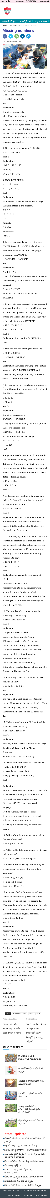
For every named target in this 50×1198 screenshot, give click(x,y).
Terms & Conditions (41, 1195)
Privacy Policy (28, 1195)
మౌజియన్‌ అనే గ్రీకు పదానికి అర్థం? (18, 1181)
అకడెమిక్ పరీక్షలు (9, 21)
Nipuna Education (16, 26)
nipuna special (34, 1014)
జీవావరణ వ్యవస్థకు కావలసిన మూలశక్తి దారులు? (24, 1177)
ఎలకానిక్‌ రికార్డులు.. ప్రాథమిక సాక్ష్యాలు (30, 1070)
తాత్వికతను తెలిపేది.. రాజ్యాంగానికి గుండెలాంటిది (29, 1058)
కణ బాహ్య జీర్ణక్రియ (12, 1166)
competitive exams (19, 1014)
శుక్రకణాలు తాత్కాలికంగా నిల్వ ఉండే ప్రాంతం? (31, 1083)
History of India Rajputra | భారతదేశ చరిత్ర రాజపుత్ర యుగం (12, 1029)
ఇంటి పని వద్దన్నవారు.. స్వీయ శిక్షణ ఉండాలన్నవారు (19, 1171)
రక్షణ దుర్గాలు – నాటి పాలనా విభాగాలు (30, 1122)
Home (5, 26)
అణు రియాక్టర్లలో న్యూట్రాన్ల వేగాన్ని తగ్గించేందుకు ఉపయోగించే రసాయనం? (24, 1156)
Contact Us (18, 1195)
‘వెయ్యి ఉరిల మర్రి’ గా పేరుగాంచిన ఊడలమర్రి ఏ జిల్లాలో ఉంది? (29, 1109)
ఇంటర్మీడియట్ (25, 21)
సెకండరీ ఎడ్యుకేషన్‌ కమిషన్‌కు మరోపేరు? (30, 1095)
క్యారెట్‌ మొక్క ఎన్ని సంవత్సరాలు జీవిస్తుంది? (22, 1146)
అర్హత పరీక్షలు (41, 21)
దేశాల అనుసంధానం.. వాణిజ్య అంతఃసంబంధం (24, 1161)
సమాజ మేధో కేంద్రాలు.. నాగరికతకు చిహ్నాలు (22, 1185)
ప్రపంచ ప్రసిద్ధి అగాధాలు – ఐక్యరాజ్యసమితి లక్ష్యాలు (25, 1150)
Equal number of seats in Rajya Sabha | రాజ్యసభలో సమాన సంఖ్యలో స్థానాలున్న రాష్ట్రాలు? (36, 1033)
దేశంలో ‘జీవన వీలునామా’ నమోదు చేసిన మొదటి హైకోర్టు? (24, 1140)
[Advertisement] (30, 10)
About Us (10, 1195)
